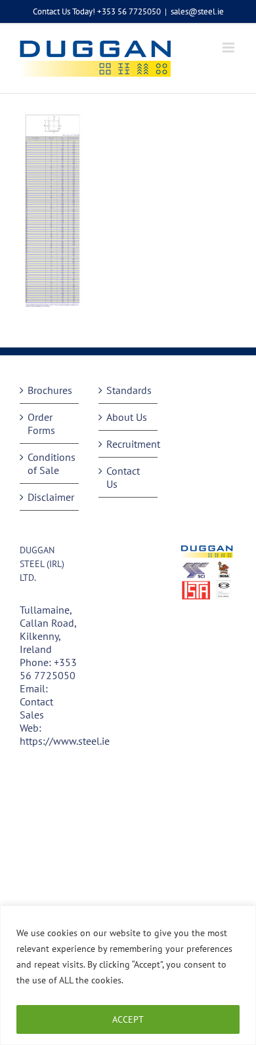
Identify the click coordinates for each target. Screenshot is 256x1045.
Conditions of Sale (50, 463)
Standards (128, 390)
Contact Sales (36, 708)
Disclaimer (50, 496)
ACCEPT (128, 1019)
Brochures (50, 390)
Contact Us (123, 477)
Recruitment (128, 443)
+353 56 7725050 (48, 669)
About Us (126, 417)
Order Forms (41, 423)
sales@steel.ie (197, 11)
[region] (128, 975)
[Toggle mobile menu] (229, 47)
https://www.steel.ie (65, 740)
